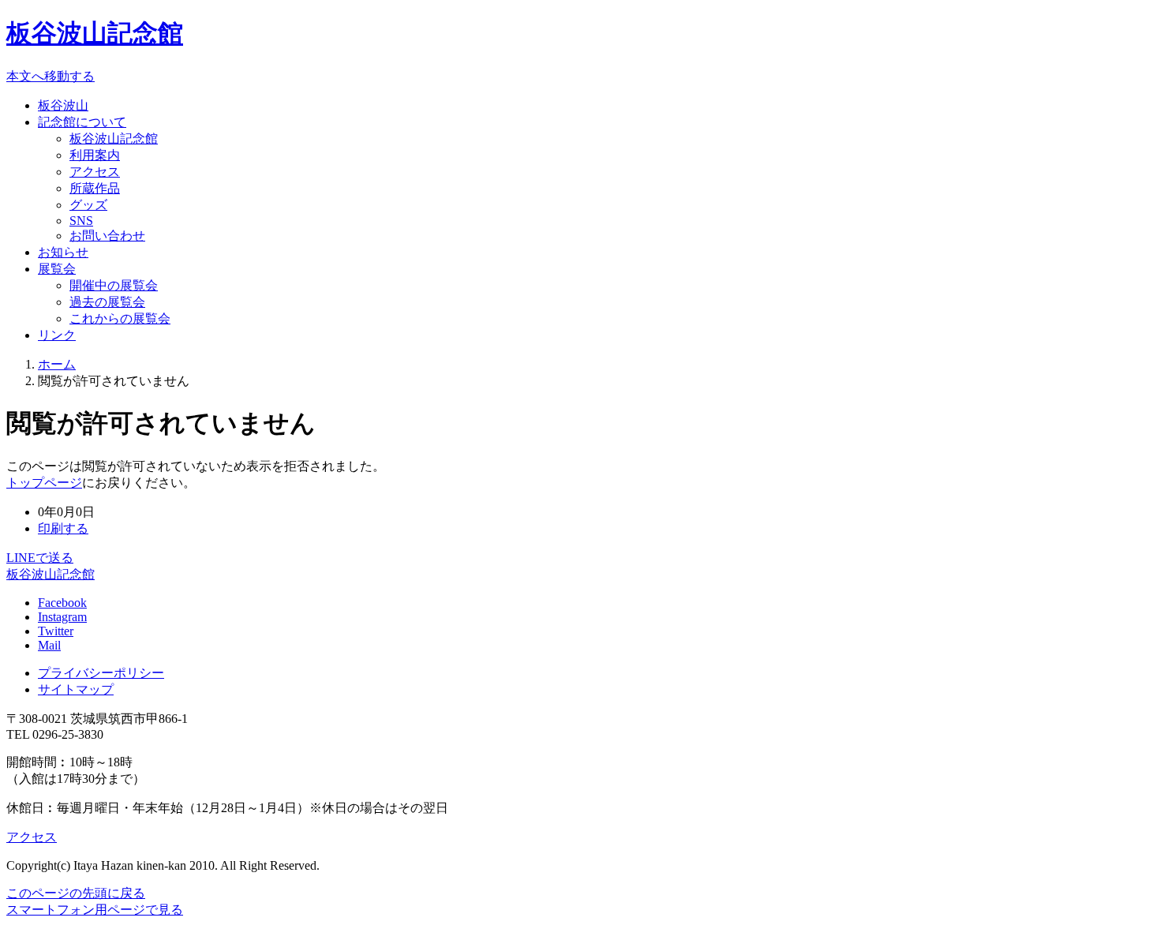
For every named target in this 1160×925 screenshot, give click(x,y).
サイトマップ (76, 689)
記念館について (82, 122)
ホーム (57, 364)
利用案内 (94, 155)
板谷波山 (63, 105)
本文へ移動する (50, 76)
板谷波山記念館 (94, 33)
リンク (57, 335)
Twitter (55, 631)
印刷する (63, 528)
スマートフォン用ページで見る (94, 909)
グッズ (88, 205)
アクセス (94, 171)
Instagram (62, 617)
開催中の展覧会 (113, 285)
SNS (81, 220)
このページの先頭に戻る (75, 893)
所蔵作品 (94, 188)
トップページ (44, 482)
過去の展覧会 (107, 302)
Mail (49, 645)
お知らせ (63, 252)
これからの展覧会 (119, 318)
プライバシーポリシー (101, 673)
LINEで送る (39, 557)
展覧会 (57, 268)
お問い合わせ (107, 235)
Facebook (62, 602)
